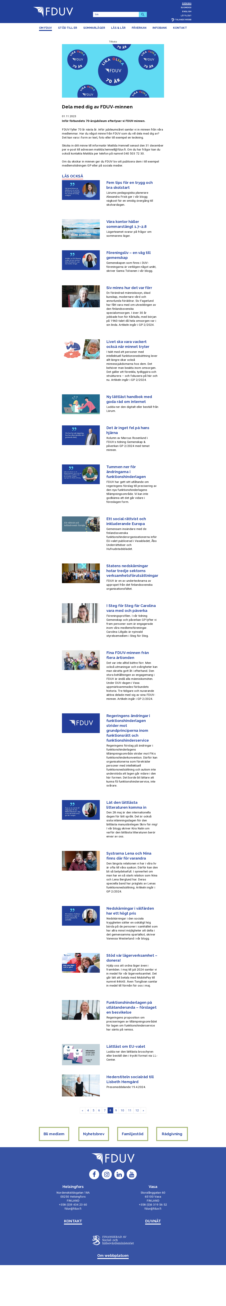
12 (137, 1110)
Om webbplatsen (113, 1255)
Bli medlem (54, 1134)
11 (130, 1110)
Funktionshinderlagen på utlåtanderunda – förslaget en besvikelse (131, 1007)
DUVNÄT (153, 1221)
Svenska (186, 3)
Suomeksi (186, 7)
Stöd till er (67, 27)
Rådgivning (172, 1134)
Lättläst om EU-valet (125, 1046)
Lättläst (186, 16)
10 (122, 1110)
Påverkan (139, 27)
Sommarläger (94, 27)
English (186, 11)
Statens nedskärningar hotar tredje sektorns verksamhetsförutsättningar (132, 571)
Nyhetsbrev (93, 1134)
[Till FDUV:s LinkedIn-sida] (119, 1174)
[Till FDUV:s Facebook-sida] (94, 1174)
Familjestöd (132, 1134)
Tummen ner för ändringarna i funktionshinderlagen (126, 472)
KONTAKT (73, 1221)
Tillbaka (113, 41)
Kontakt (180, 27)
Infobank (160, 27)
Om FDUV (45, 27)
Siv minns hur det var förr (129, 287)
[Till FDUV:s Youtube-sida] (132, 1174)
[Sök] (143, 14)
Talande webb (183, 20)
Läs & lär (118, 27)
